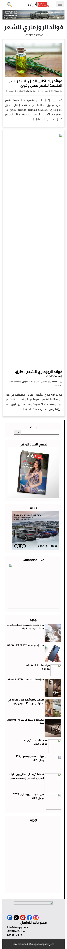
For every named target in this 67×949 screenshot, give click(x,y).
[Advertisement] (33, 857)
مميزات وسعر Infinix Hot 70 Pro (25, 645)
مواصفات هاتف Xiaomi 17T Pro (25, 679)
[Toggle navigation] (60, 4)
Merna (57, 91)
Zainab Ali (55, 382)
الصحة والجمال (31, 91)
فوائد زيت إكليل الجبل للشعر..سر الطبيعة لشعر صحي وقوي (35, 83)
